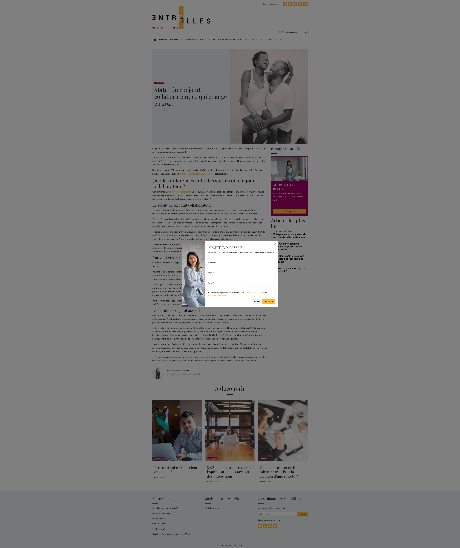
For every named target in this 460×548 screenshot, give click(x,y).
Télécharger (268, 301)
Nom (211, 273)
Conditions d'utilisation (217, 295)
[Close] (275, 243)
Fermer (257, 301)
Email (211, 283)
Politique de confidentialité (254, 293)
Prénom (212, 262)
